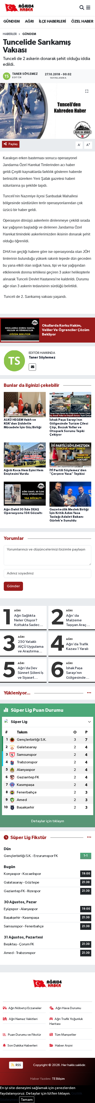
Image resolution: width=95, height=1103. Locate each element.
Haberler (10, 34)
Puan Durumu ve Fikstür (24, 1034)
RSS (18, 1065)
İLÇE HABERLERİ (52, 21)
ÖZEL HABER (82, 21)
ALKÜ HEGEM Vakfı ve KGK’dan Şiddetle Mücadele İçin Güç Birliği (22, 423)
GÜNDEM (11, 21)
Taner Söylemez (42, 357)
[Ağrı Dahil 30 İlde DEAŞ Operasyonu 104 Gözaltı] (25, 494)
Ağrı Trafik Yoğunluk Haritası (66, 1021)
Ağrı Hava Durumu (68, 1008)
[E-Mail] (32, 367)
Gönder (13, 586)
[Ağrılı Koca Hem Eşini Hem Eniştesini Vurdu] (25, 455)
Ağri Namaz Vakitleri (23, 1019)
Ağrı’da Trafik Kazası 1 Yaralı (77, 646)
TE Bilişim (58, 1078)
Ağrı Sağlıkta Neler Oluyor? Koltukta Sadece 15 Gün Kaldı (28, 621)
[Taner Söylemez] (14, 360)
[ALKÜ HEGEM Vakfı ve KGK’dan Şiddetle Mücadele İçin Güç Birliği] (25, 404)
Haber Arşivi (63, 1045)
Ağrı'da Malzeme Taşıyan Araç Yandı (76, 621)
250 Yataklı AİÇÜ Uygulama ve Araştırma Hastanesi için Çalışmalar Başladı (31, 647)
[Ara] (82, 8)
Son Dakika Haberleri (22, 1045)
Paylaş (13, 144)
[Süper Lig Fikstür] (89, 837)
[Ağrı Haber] (19, 8)
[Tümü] (89, 693)
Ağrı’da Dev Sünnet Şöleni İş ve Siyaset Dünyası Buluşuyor (30, 673)
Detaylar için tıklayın (47, 821)
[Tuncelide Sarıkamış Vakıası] (47, 111)
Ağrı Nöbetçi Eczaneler (25, 1008)
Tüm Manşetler (65, 1034)
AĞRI (29, 21)
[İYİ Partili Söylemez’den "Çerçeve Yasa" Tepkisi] (70, 455)
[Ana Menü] (88, 8)
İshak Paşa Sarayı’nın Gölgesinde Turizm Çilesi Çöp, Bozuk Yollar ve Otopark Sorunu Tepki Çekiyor (68, 427)
